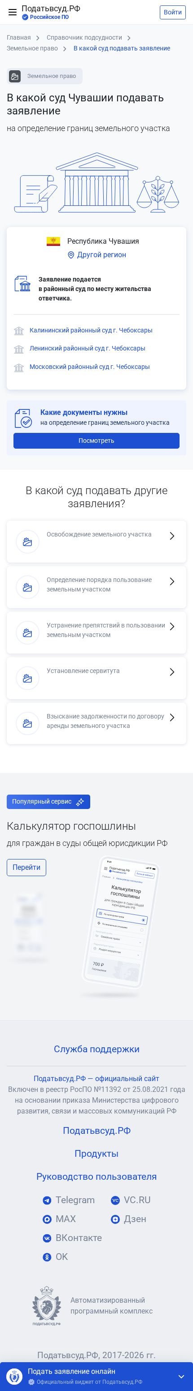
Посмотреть (96, 440)
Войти (173, 12)
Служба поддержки (97, 1049)
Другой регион (100, 254)
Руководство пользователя (96, 1176)
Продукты (96, 1153)
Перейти (26, 867)
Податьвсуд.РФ (51, 12)
